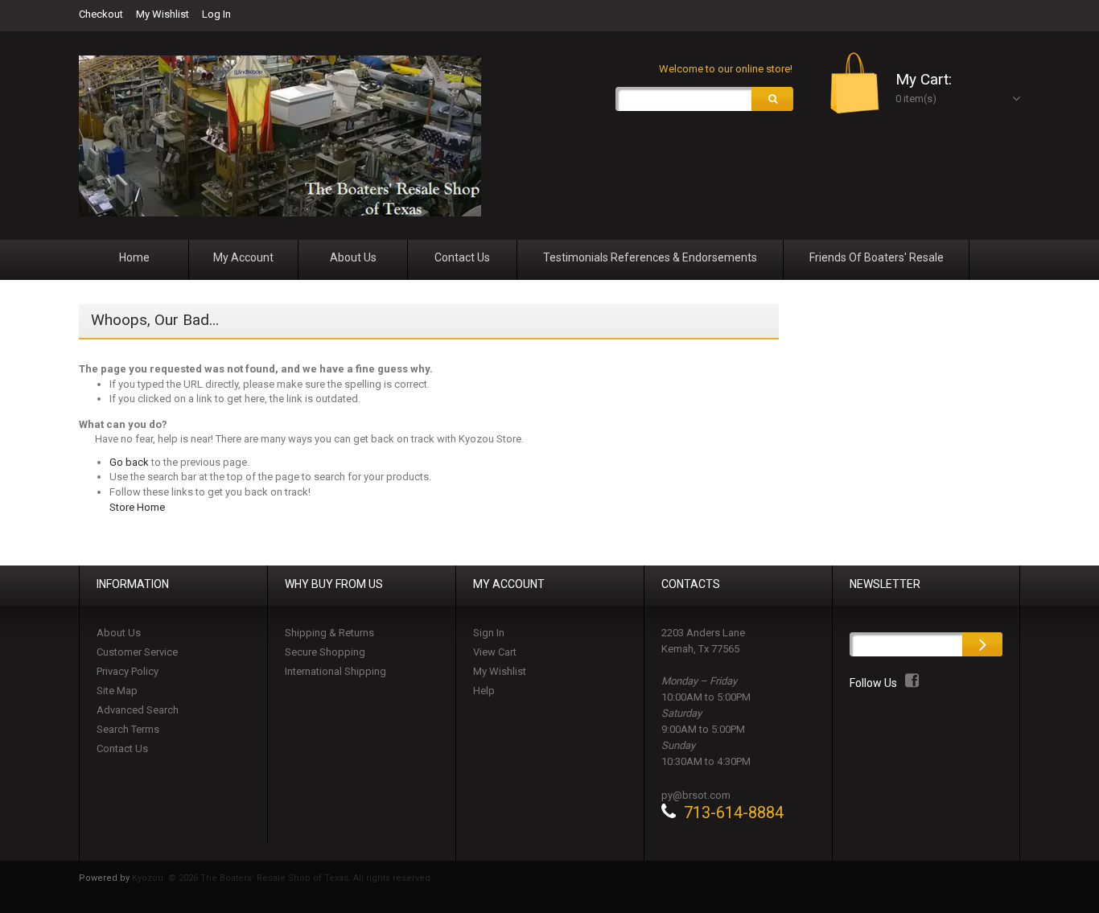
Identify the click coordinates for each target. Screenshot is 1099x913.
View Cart (495, 652)
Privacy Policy (127, 671)
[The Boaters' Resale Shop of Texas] (280, 136)
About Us (119, 633)
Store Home (137, 507)
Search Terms (128, 729)
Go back (129, 462)
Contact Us (122, 748)
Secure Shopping (325, 652)
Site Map (117, 691)
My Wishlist (162, 14)
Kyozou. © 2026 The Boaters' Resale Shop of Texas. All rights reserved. (282, 878)
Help (484, 691)
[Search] (772, 99)
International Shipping (335, 671)
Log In (216, 14)
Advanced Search (138, 710)
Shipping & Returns (329, 633)
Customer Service (137, 652)
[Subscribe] (982, 644)
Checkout (101, 14)
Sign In (488, 633)
